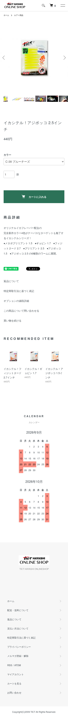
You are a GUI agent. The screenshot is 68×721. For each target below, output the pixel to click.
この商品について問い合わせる (21, 310)
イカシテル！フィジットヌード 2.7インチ (12, 373)
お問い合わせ (14, 692)
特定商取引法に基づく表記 (19, 291)
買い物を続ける (12, 320)
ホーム (6, 15)
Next (64, 57)
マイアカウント (15, 674)
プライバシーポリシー (19, 646)
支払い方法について (17, 628)
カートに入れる (37, 197)
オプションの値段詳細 (16, 301)
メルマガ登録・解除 (17, 656)
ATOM (17, 665)
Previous (4, 57)
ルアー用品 (18, 15)
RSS (9, 665)
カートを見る (14, 683)
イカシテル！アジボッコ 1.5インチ (54, 373)
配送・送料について (17, 610)
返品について (11, 281)
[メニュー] (62, 5)
